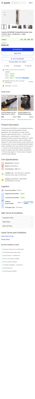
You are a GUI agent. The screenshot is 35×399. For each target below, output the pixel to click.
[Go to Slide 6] (30, 27)
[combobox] (20, 3)
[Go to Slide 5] (24, 27)
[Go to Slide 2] (9, 27)
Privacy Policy (5, 239)
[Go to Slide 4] (19, 27)
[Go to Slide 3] (14, 27)
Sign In (30, 2)
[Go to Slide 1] (4, 27)
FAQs (31, 81)
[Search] (12, 3)
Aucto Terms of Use (7, 236)
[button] (17, 17)
